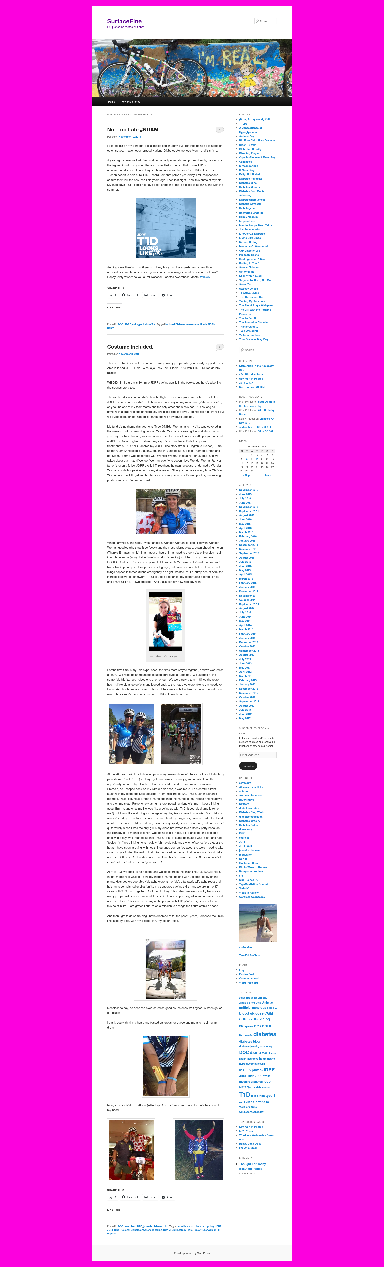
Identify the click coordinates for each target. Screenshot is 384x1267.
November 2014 (248, 595)
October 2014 (247, 600)
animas (243, 791)
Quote (251, 1087)
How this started (130, 101)
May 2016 (245, 524)
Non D (243, 859)
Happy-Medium (248, 217)
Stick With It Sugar (250, 276)
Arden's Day (246, 136)
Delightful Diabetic (250, 174)
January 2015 (247, 587)
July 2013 (245, 659)
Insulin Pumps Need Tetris (255, 225)
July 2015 (245, 562)
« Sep (246, 475)
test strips (258, 1096)
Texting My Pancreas (252, 301)
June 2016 (245, 519)
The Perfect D (247, 318)
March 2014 (246, 629)
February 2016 (248, 536)
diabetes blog (249, 1041)
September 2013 (249, 650)
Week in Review (249, 892)
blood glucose (251, 1013)
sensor (266, 1087)
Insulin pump (250, 1069)
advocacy (245, 783)
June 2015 (245, 566)
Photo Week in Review (253, 867)
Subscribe (248, 766)
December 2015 (248, 545)
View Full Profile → (249, 955)
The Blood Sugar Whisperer (256, 305)
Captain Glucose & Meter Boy (257, 157)
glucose (272, 1053)
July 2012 (245, 710)
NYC (242, 1087)
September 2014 (249, 604)
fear (264, 1053)
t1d (134, 324)
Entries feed (246, 974)
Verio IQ (244, 888)
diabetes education (251, 816)
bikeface (199, 1226)
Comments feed (249, 978)
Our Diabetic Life (249, 250)
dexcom (262, 1025)
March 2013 (246, 676)
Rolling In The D (249, 263)
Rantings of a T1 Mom (252, 259)
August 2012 (246, 705)
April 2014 (245, 625)
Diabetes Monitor (249, 187)
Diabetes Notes (248, 825)
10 (257, 459)
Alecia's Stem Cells (251, 787)
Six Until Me (246, 271)
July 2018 (245, 498)
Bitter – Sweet (247, 145)
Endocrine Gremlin (251, 212)
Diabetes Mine (248, 183)
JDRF (128, 324)
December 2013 (248, 642)
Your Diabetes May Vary (253, 339)
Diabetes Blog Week (251, 812)
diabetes (264, 1034)
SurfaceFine (124, 21)
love (267, 1081)
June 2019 (245, 494)
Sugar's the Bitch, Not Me (255, 280)
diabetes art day (249, 808)
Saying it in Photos (251, 378)
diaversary (245, 829)
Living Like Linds (250, 238)
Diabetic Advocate (250, 204)
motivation (245, 854)
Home (111, 101)
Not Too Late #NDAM (132, 129)
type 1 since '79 (146, 324)
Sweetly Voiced (248, 288)
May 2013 (245, 667)
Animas (267, 1002)
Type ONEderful (249, 331)
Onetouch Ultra (248, 863)
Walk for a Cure (248, 1107)
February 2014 (248, 634)
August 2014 (246, 608)
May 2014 (245, 621)
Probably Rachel (249, 255)
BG (275, 1008)
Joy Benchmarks (249, 229)
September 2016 (249, 511)
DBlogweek (246, 1026)
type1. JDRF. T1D (248, 1102)
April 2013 (245, 672)
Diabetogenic (247, 208)
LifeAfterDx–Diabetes (252, 233)
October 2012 (247, 697)
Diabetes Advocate (250, 178)
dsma (255, 1052)
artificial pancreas (252, 1007)
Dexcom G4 (246, 1035)
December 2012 (248, 688)
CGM (268, 1013)
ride (258, 1087)
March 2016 (246, 532)
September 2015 (249, 553)
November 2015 (248, 549)
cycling (210, 1226)
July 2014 (245, 612)
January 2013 (247, 684)
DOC (120, 324)
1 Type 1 (244, 123)
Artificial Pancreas (250, 795)
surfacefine (246, 427)
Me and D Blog (248, 242)
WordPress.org (248, 982)
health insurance (248, 1058)
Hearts (271, 1058)
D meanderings (248, 166)
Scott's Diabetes (249, 267)
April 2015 (245, 574)
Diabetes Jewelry (249, 821)
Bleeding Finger (249, 153)
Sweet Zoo (245, 284)
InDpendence (247, 221)
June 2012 (245, 714)
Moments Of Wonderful (253, 246)
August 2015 (246, 557)
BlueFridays (246, 799)
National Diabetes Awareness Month (186, 324)
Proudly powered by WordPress (192, 1253)
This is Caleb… (248, 326)
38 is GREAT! (247, 383)
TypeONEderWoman (204, 1230)
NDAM (211, 324)
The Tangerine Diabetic (253, 322)
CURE (244, 1019)
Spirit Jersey (179, 1230)
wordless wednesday (252, 897)
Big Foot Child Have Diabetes (257, 140)
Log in (243, 970)
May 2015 (245, 570)
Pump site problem (251, 871)
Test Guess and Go (251, 297)
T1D (190, 1230)
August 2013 (246, 655)
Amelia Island (185, 1226)
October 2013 (247, 646)
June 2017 (245, 502)
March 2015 (246, 578)
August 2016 (246, 515)
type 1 (270, 1095)
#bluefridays (246, 998)
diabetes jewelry (249, 1046)
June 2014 (245, 616)
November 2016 (248, 507)
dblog (265, 1019)
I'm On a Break (248, 1148)
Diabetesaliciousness (252, 199)
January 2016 (247, 540)
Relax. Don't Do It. (250, 1143)
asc (269, 1008)
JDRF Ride (113, 1230)
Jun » (268, 475)
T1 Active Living (249, 293)
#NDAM (205, 277)
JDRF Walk (246, 846)
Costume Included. (130, 346)
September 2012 (249, 701)
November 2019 (248, 490)
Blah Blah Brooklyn (251, 149)
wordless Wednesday (251, 1112)
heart (262, 1058)
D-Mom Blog (247, 170)
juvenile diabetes (153, 1226)
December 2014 (248, 591)
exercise (130, 1226)
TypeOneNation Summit (254, 884)
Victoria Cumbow (250, 335)
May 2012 (245, 718)
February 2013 (248, 680)
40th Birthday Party (251, 374)
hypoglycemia (248, 1063)
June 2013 (245, 663)
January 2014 (247, 638)
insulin (261, 1063)
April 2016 (245, 528)
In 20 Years (246, 1131)
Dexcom (244, 804)
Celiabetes (245, 161)
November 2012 (248, 693)
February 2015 (248, 583)
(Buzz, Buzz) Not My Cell (254, 119)
